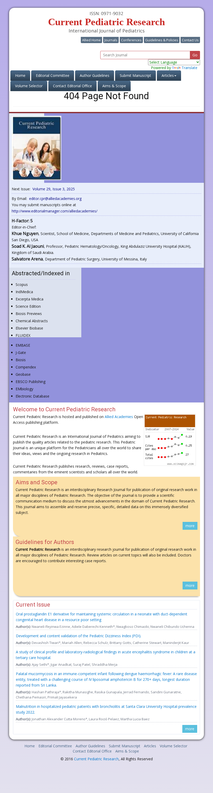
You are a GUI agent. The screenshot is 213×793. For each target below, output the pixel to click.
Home (22, 75)
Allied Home (91, 40)
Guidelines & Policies (161, 40)
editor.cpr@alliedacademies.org (55, 198)
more (190, 525)
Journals (110, 40)
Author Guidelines (94, 75)
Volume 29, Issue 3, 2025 (53, 188)
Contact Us (190, 40)
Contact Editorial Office (72, 85)
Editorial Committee (52, 75)
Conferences (131, 40)
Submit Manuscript (135, 75)
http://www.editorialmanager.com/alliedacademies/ (54, 211)
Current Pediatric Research (96, 758)
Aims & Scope (114, 85)
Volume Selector (29, 85)
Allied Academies (119, 416)
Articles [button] (168, 75)
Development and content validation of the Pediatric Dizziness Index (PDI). (78, 635)
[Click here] (36, 147)
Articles (150, 745)
